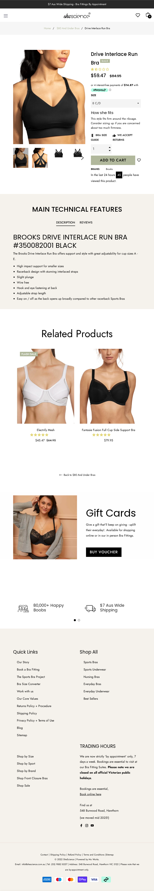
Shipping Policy (27, 713)
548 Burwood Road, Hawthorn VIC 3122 (99, 864)
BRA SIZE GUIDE (99, 137)
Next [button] (82, 158)
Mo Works (94, 859)
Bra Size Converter (28, 684)
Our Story (23, 662)
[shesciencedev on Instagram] (86, 825)
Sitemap (22, 735)
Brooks (109, 169)
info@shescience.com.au (33, 864)
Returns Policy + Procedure (34, 706)
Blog (20, 728)
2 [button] (79, 620)
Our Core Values (27, 698)
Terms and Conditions (94, 854)
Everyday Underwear (96, 691)
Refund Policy (74, 854)
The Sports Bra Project (31, 677)
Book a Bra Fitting (28, 669)
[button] (100, 69)
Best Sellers (91, 698)
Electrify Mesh (45, 430)
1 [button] (75, 620)
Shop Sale (23, 785)
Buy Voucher (104, 552)
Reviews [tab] (86, 222)
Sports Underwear (95, 669)
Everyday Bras (92, 684)
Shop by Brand (26, 771)
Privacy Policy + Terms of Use (35, 720)
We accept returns (122, 137)
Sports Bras (91, 662)
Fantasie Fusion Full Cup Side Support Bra (108, 430)
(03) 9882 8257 (59, 864)
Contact (44, 854)
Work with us (25, 691)
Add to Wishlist (139, 161)
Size (93, 95)
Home (47, 28)
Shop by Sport (26, 763)
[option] (45, 401)
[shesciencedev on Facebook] (81, 825)
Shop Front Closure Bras (32, 778)
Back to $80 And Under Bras (79, 475)
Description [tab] (65, 222)
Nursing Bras (92, 677)
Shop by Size (25, 756)
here (98, 794)
